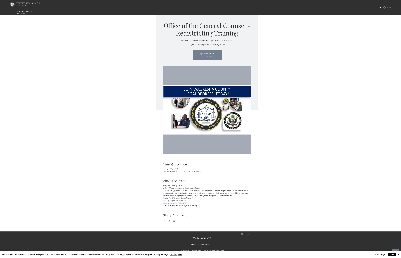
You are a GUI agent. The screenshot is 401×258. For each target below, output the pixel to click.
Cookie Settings (380, 255)
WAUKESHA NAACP (28, 4)
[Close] (398, 254)
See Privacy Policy (176, 255)
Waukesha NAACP (202, 238)
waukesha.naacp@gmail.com (201, 244)
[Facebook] (380, 7)
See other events (207, 56)
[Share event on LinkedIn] (174, 221)
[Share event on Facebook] (164, 221)
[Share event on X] (169, 221)
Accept (392, 255)
